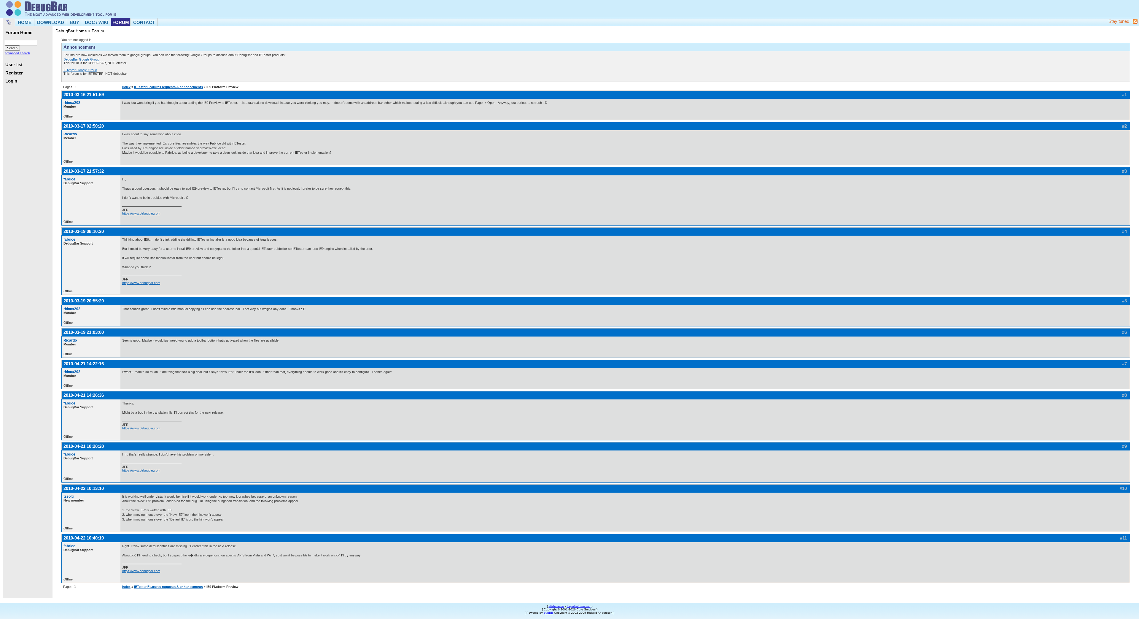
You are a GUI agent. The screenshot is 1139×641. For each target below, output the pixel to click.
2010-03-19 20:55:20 (83, 300)
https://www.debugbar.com (141, 213)
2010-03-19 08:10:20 (83, 231)
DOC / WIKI (96, 22)
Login (11, 81)
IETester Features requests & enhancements (168, 87)
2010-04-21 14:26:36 (83, 395)
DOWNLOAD (50, 22)
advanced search (17, 53)
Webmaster (556, 606)
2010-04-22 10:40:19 (83, 537)
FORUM (120, 22)
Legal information (579, 606)
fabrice (69, 179)
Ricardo (70, 134)
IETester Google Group (80, 70)
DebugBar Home (71, 30)
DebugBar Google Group (81, 59)
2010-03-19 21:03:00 (83, 332)
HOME (25, 22)
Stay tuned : (1120, 21)
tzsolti (68, 496)
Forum (98, 30)
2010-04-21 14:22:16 (83, 363)
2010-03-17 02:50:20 (83, 125)
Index (126, 87)
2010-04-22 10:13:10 (83, 488)
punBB (548, 612)
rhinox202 (71, 103)
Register (14, 73)
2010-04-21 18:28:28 (83, 446)
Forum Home (18, 32)
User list (14, 64)
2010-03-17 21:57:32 (83, 171)
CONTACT (144, 22)
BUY (74, 22)
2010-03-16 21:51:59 (83, 94)
